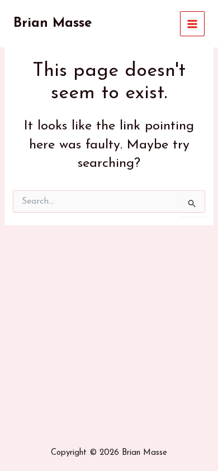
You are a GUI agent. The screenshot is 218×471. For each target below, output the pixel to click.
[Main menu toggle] (192, 23)
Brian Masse (52, 23)
